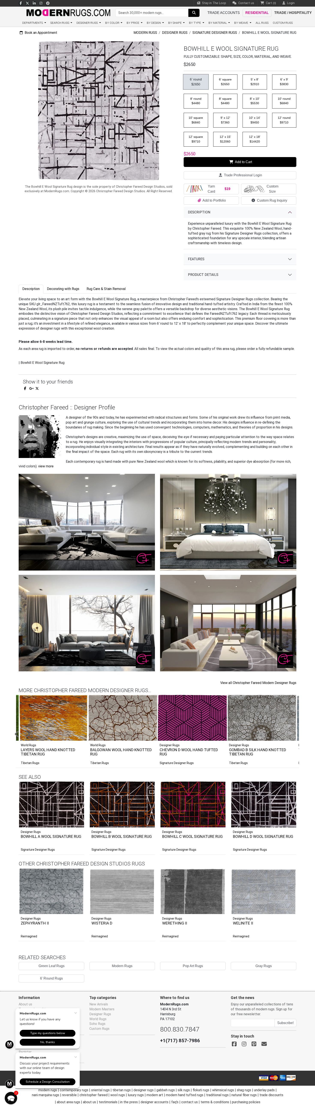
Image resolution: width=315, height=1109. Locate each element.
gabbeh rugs (165, 1090)
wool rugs (117, 1095)
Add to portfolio (74, 781)
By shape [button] (175, 22)
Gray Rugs (263, 966)
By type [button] (195, 22)
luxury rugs (136, 1095)
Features (196, 259)
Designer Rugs (175, 33)
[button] (162, 734)
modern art (155, 1095)
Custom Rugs (283, 22)
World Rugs (97, 1019)
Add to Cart (243, 162)
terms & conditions (215, 1102)
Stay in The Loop (213, 3)
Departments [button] (33, 22)
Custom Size (272, 188)
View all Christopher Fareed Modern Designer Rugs (258, 683)
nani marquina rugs (45, 1095)
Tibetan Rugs (30, 763)
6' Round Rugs (51, 978)
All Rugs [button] (262, 22)
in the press (129, 1102)
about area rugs (68, 1102)
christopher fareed (94, 1095)
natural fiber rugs (244, 1095)
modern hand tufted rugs (184, 1095)
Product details (203, 275)
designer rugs (144, 1090)
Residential (257, 13)
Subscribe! (285, 1023)
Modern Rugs (145, 33)
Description (199, 212)
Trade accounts (223, 13)
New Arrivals (98, 1004)
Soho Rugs (97, 1024)
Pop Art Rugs (193, 966)
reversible (69, 1095)
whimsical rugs (223, 1090)
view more (46, 466)
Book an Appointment (40, 33)
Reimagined (29, 936)
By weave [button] (241, 22)
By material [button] (218, 22)
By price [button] (133, 22)
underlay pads (264, 1090)
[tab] (31, 289)
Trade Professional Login (242, 175)
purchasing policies (246, 1102)
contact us (189, 1102)
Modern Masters (101, 1009)
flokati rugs (201, 1090)
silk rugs (184, 1090)
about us (89, 1102)
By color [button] (112, 22)
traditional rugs (217, 1095)
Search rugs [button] (60, 22)
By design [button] (154, 22)
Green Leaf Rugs (51, 966)
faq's (174, 1102)
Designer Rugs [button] (87, 22)
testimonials (108, 1102)
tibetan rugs (121, 1090)
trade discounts (271, 1095)
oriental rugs (100, 1090)
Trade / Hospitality (293, 13)
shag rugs (244, 1090)
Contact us (245, 3)
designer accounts (154, 1102)
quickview (77, 823)
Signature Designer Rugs (214, 33)
